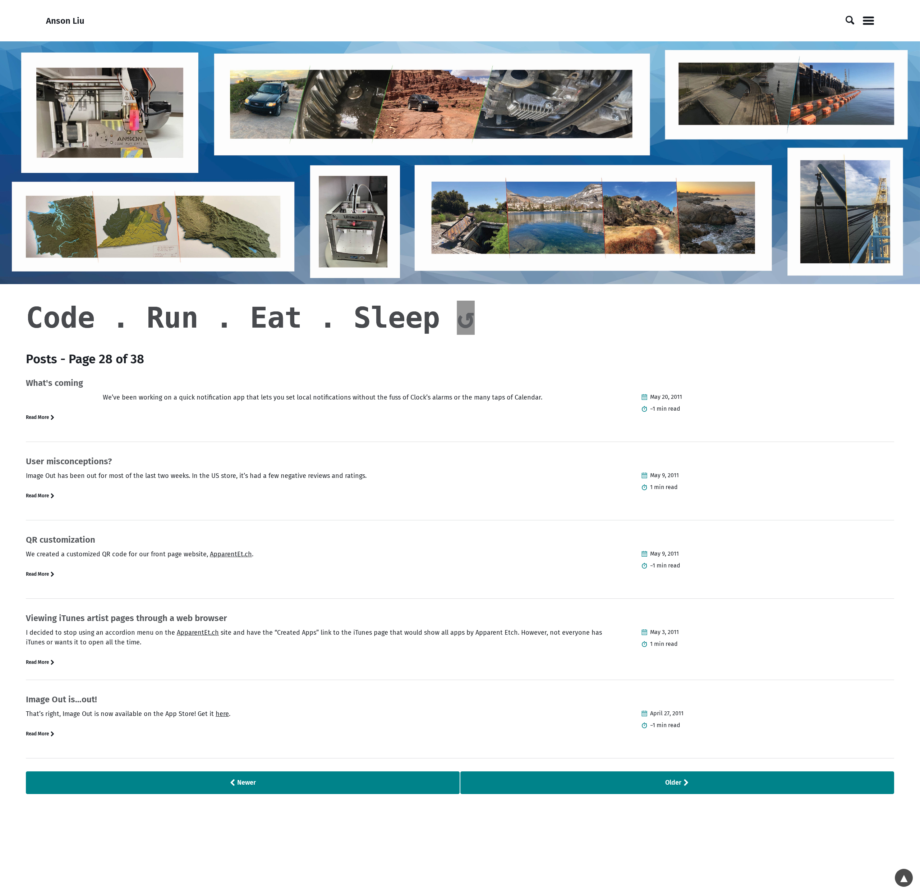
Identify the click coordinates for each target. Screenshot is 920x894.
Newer (246, 782)
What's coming (54, 383)
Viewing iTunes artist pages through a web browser (126, 618)
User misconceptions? (69, 461)
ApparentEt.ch (231, 554)
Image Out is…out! (61, 699)
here (222, 714)
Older (674, 782)
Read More (38, 417)
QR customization (60, 540)
